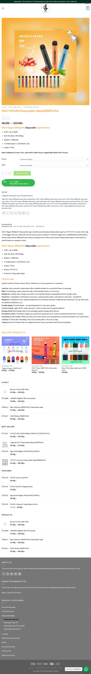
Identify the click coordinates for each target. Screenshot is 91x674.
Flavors (4, 159)
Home (4, 107)
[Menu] (3, 8)
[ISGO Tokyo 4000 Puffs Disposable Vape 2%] (45, 350)
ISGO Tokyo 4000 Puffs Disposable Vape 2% (44, 369)
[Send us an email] (16, 574)
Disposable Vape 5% (11, 622)
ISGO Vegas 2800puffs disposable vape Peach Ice (45, 206)
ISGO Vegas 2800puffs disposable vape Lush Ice (40, 204)
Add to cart (22, 173)
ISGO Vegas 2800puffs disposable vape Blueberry (20, 199)
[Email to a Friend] (16, 213)
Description (7, 226)
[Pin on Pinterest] (20, 213)
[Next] (89, 356)
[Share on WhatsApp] (4, 213)
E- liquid (5, 634)
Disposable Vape (14, 107)
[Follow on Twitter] (12, 574)
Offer (4, 165)
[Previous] (1, 356)
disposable (30, 127)
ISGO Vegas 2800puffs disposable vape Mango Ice (70, 204)
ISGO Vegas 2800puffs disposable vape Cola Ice (51, 199)
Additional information (23, 226)
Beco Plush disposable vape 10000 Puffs (74, 369)
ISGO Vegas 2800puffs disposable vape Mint (15, 206)
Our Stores (39, 668)
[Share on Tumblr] (28, 213)
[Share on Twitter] (12, 213)
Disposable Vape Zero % (12, 629)
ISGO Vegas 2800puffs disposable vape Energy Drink (64, 201)
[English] (88, 3)
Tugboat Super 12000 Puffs (12, 368)
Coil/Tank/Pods (8, 611)
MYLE (4, 642)
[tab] (7, 226)
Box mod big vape (8, 607)
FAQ (60, 668)
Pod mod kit (6, 651)
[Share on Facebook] (8, 213)
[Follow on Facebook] (4, 574)
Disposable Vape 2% (31, 107)
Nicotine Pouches (8, 647)
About (31, 668)
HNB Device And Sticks (11, 638)
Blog (47, 668)
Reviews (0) (40, 226)
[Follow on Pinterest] (20, 574)
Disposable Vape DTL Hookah (14, 626)
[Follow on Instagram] (8, 574)
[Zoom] (4, 102)
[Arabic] (86, 3)
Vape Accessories (8, 655)
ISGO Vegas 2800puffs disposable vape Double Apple (30, 201)
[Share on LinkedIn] (24, 213)
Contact (54, 668)
